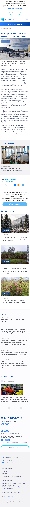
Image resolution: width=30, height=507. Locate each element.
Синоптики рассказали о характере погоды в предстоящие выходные (14, 301)
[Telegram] (23, 185)
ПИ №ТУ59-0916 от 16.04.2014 (10, 486)
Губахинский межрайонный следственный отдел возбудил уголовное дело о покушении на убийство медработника (15, 342)
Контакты (5, 473)
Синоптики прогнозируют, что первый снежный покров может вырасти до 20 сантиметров (15, 238)
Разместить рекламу (15, 447)
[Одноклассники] (19, 185)
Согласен (15, 13)
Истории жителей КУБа (15, 24)
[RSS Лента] (22, 502)
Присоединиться (16, 204)
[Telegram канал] (19, 502)
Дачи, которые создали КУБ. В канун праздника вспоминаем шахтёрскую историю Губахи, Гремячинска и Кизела (13, 331)
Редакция (5, 471)
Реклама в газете (7, 468)
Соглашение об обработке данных (11, 476)
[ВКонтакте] (15, 185)
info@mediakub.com (10, 463)
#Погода (3, 31)
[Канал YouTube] (10, 502)
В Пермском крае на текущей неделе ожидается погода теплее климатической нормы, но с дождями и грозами (15, 270)
